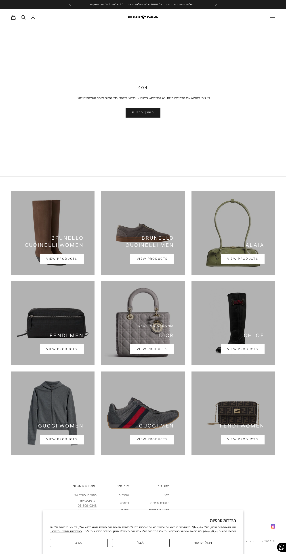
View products (242, 259)
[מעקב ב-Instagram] (273, 526)
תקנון (166, 495)
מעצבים (123, 495)
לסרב (78, 543)
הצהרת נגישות (160, 503)
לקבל (140, 543)
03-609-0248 (87, 506)
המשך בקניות (143, 112)
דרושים (124, 503)
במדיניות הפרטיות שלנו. (66, 531)
